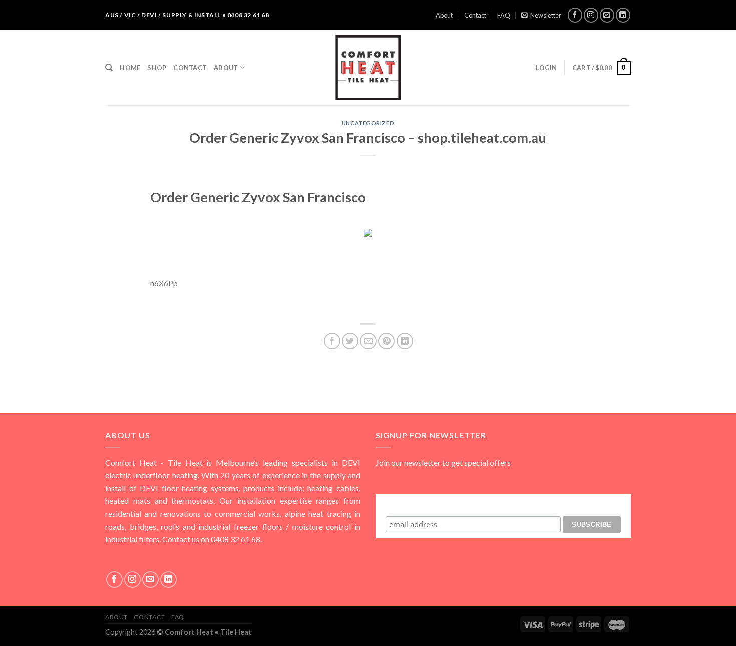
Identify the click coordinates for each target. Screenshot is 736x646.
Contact (475, 15)
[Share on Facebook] (332, 341)
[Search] (109, 67)
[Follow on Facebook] (575, 15)
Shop (156, 68)
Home (130, 68)
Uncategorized (368, 123)
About (444, 15)
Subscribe (503, 503)
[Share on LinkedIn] (405, 341)
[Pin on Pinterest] (386, 341)
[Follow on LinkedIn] (623, 15)
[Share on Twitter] (350, 341)
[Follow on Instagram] (591, 15)
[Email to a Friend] (368, 341)
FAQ (503, 15)
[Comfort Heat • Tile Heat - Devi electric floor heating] (368, 67)
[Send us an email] (607, 15)
